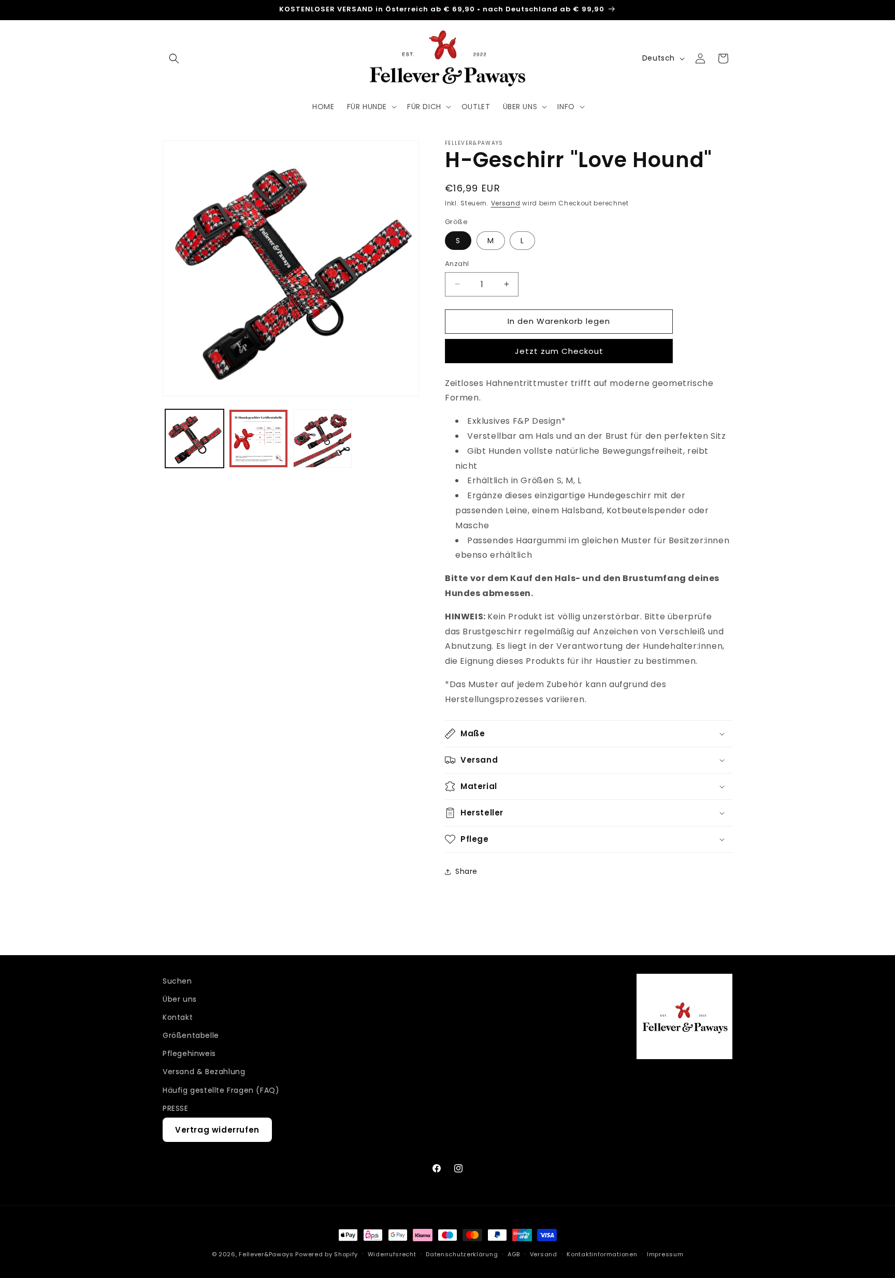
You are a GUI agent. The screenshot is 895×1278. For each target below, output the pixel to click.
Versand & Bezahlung (204, 1071)
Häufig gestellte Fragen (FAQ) (221, 1090)
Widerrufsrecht (392, 1254)
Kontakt (178, 1017)
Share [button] (466, 871)
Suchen (177, 981)
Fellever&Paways (266, 1254)
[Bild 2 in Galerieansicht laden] (258, 438)
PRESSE (176, 1108)
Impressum (665, 1254)
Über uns (180, 999)
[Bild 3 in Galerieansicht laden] (322, 438)
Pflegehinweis (189, 1053)
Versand (506, 203)
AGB (514, 1254)
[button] (174, 58)
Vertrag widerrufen (217, 1129)
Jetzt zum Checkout (559, 351)
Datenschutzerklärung (462, 1254)
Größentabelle (191, 1035)
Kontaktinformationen (602, 1254)
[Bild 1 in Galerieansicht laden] (194, 438)
